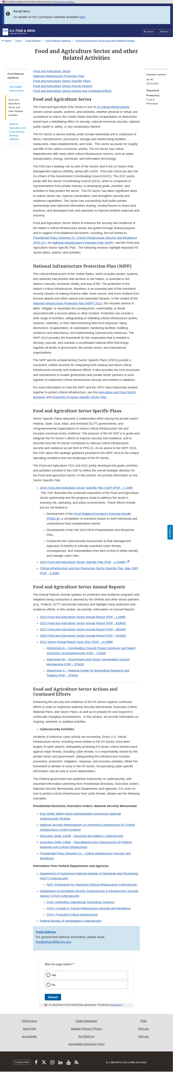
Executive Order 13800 (55, 842)
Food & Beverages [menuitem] (152, 101)
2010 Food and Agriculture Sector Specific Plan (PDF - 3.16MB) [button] (83, 562)
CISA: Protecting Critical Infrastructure (72, 914)
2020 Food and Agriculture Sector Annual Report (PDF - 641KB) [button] (83, 635)
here (82, 17)
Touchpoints (115, 1005)
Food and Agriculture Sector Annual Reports (62, 86)
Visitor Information (86, 1021)
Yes (54, 975)
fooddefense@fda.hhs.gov (53, 942)
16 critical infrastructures (113, 107)
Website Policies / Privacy (86, 1028)
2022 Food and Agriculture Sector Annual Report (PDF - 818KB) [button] (83, 623)
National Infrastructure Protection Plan (58, 76)
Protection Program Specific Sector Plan (79, 397)
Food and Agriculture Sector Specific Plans (62, 81)
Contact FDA (22, 1062)
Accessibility (29, 1036)
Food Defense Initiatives (58, 40)
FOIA (143, 1021)
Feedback (170, 532)
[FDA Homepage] (19, 31)
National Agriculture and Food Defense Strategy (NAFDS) (17, 132)
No (53, 985)
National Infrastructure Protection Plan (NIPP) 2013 (67, 303)
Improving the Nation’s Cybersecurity (98, 836)
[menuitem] (156, 80)
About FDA (29, 1028)
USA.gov (143, 1036)
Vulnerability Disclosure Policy (86, 1044)
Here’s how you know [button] (64, 2)
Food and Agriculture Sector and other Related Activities (15, 107)
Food (18, 40)
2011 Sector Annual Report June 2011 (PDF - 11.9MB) (76, 642)
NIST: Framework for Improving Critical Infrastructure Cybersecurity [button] (92, 884)
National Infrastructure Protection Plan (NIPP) (83, 242)
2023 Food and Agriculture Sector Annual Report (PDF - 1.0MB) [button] (83, 617)
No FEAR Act (86, 1036)
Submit (53, 997)
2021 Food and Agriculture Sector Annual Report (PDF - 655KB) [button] (83, 629)
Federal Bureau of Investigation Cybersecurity (70, 921)
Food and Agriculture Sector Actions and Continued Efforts (72, 91)
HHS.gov (143, 1028)
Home (8, 40)
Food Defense (33, 40)
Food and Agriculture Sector (52, 71)
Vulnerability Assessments (16, 88)
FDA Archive (29, 1021)
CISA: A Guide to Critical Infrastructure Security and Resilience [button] (89, 908)
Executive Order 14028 (55, 836)
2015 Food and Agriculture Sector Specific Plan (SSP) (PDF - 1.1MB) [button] (86, 487)
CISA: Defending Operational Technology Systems (80, 902)
